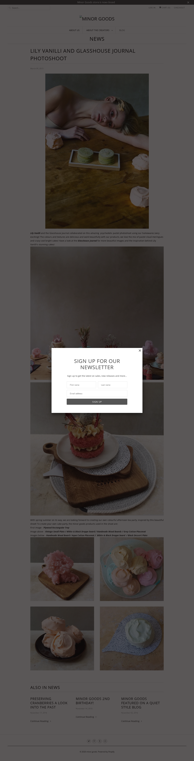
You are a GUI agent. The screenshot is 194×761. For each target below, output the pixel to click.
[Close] (140, 350)
